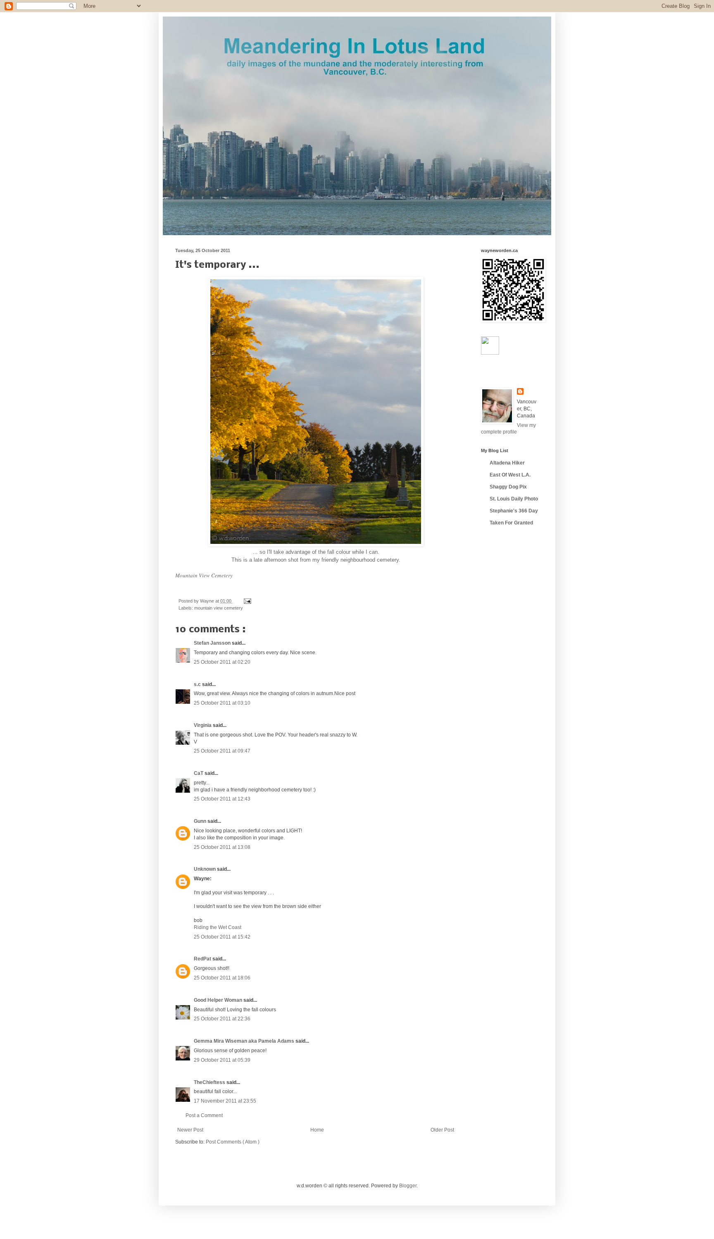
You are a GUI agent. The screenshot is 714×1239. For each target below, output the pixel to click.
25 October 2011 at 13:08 (222, 847)
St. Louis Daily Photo (514, 499)
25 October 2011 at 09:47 (222, 751)
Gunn (200, 821)
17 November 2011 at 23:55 (225, 1101)
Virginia (203, 725)
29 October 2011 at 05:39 (222, 1060)
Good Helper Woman (218, 1000)
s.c (198, 684)
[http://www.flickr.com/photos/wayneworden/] (490, 353)
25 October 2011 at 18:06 (222, 978)
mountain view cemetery (218, 607)
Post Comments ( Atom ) (232, 1142)
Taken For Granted (511, 523)
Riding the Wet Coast (217, 927)
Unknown (205, 869)
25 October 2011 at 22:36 (222, 1019)
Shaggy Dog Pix (508, 487)
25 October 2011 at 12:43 (222, 799)
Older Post (442, 1130)
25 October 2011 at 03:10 (222, 703)
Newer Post (190, 1130)
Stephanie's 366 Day (514, 511)
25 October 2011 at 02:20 (222, 662)
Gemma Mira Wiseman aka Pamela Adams (244, 1041)
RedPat (203, 959)
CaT (199, 773)
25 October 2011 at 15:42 (222, 937)
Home (317, 1130)
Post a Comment (204, 1115)
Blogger (407, 1186)
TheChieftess (210, 1082)
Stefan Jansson (213, 643)
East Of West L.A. (510, 475)
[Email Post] (246, 600)
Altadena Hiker (507, 463)
